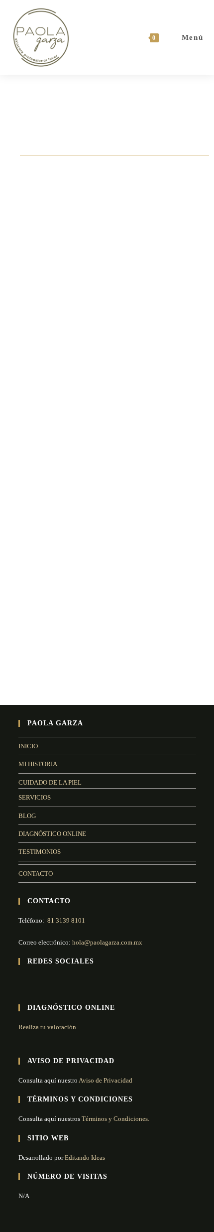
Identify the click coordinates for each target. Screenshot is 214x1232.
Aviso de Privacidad (105, 1080)
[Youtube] (48, 982)
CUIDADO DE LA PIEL (50, 782)
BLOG (27, 816)
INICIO (28, 746)
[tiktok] (60, 982)
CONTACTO (35, 873)
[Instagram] (36, 982)
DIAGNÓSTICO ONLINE (52, 833)
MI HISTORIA (37, 764)
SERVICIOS (34, 797)
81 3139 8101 (66, 920)
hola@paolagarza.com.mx (107, 942)
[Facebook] (24, 982)
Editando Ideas (85, 1157)
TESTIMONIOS (39, 851)
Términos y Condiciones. (114, 1118)
